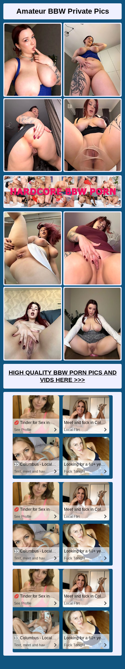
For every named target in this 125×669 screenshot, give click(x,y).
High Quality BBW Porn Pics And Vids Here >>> (63, 376)
